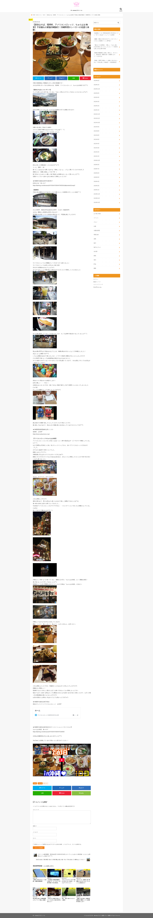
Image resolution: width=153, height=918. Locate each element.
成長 (95, 238)
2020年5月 (96, 177)
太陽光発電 (97, 230)
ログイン (95, 279)
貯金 (95, 264)
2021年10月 (97, 122)
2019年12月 (97, 194)
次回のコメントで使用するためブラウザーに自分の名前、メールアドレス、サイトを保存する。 (58, 844)
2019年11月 (97, 198)
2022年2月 (96, 105)
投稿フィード (97, 281)
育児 (95, 260)
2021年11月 (97, 118)
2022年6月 (96, 93)
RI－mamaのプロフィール (76, 10)
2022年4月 (96, 97)
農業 (95, 268)
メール (35, 832)
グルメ (95, 222)
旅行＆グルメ (97, 247)
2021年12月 (97, 114)
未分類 (40, 783)
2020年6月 (96, 173)
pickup (46, 783)
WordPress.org (97, 287)
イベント (96, 217)
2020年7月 (96, 168)
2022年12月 (97, 89)
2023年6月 (96, 80)
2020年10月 (97, 160)
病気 (95, 255)
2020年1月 (96, 189)
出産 (95, 226)
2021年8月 (96, 131)
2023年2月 (96, 84)
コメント (36, 809)
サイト (34, 838)
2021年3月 (96, 147)
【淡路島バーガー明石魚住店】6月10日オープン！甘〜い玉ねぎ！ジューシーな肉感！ (106, 33)
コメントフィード (98, 284)
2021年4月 (96, 143)
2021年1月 (96, 156)
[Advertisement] (106, 303)
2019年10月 (97, 202)
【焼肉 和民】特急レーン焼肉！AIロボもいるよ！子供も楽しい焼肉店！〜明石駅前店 (106, 61)
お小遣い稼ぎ (97, 213)
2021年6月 (96, 135)
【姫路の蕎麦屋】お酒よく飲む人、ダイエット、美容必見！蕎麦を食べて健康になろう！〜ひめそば (106, 54)
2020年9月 (96, 164)
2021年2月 (96, 152)
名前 (34, 826)
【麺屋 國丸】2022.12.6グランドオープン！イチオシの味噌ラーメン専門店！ (106, 39)
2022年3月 (96, 101)
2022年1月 (96, 110)
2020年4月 (96, 181)
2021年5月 (96, 139)
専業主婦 (96, 234)
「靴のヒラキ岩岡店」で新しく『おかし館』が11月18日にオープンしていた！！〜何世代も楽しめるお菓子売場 (106, 46)
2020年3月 (96, 185)
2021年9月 (96, 126)
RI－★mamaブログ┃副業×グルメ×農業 (101, 915)
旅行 (35, 783)
